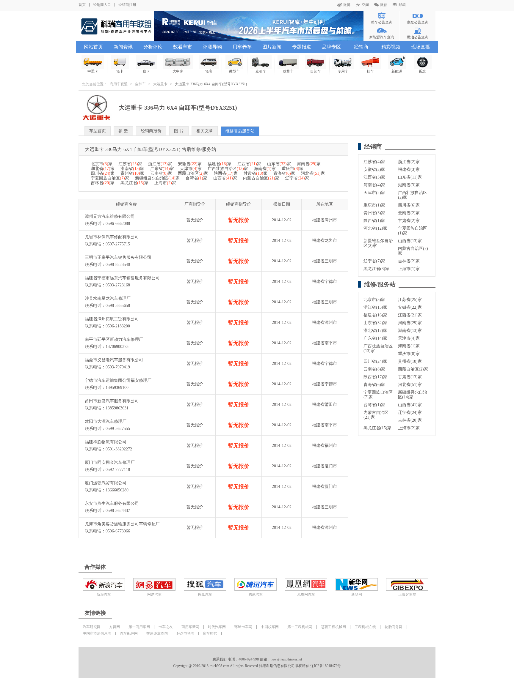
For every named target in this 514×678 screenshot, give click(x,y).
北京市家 (101, 164)
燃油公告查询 (417, 37)
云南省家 (161, 173)
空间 (365, 5)
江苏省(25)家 (410, 299)
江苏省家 (130, 164)
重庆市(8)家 (409, 353)
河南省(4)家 (374, 185)
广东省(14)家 (375, 338)
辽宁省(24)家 (410, 412)
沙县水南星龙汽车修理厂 (108, 298)
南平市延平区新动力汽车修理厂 (114, 339)
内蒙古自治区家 (261, 178)
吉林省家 (103, 183)
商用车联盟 (119, 84)
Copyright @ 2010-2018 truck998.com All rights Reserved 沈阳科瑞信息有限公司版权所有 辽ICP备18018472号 (257, 666)
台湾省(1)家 (374, 405)
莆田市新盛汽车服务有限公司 (112, 401)
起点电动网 (185, 633)
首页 (82, 5)
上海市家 (165, 183)
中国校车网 (270, 627)
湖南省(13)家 (410, 330)
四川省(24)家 (375, 361)
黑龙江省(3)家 (376, 269)
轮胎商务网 (393, 627)
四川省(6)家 (409, 205)
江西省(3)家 (374, 177)
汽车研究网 (92, 627)
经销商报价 (151, 131)
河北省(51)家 (410, 384)
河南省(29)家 (410, 323)
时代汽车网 (217, 627)
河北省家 (313, 173)
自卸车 (140, 84)
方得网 (114, 627)
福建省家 (219, 164)
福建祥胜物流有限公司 (105, 442)
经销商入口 (102, 5)
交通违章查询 (157, 633)
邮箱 (402, 5)
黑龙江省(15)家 (377, 428)
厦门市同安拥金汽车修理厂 (110, 462)
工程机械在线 (365, 627)
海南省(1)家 (409, 346)
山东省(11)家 (410, 177)
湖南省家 (132, 168)
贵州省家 (132, 173)
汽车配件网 (129, 633)
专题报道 (301, 46)
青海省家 (284, 173)
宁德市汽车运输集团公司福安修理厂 (118, 380)
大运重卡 (160, 84)
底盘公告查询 (417, 22)
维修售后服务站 (240, 131)
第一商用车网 (139, 627)
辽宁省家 (297, 178)
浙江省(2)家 (409, 162)
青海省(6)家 (374, 384)
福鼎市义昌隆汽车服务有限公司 (114, 360)
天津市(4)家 (409, 338)
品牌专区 (331, 46)
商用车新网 (190, 627)
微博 (346, 5)
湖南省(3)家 (409, 185)
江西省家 (249, 164)
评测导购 (212, 46)
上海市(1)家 (409, 269)
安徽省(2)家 (374, 169)
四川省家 (103, 173)
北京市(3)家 (374, 299)
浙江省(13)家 (375, 307)
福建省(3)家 (409, 169)
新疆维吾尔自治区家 (157, 178)
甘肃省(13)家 (410, 377)
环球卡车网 (243, 627)
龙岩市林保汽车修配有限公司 (112, 237)
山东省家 (279, 164)
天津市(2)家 (374, 192)
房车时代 (210, 633)
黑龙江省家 (134, 183)
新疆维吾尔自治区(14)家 (412, 394)
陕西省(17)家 (375, 377)
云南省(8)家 (374, 369)
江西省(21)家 (410, 315)
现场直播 (420, 46)
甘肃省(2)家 (409, 220)
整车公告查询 (381, 22)
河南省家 (309, 164)
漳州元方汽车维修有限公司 (110, 216)
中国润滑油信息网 (97, 633)
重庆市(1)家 (374, 205)
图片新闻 (271, 46)
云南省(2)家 (409, 213)
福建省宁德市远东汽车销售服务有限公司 (122, 278)
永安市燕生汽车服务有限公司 (112, 503)
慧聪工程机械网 (333, 627)
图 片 (179, 131)
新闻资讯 (123, 46)
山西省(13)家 (410, 241)
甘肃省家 (255, 173)
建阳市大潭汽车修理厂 (105, 421)
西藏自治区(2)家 (413, 369)
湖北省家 (103, 168)
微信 (383, 5)
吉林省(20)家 (410, 420)
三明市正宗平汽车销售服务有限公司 (118, 257)
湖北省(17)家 (375, 330)
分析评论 (152, 46)
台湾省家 (196, 178)
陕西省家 (226, 173)
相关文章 (204, 131)
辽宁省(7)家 (374, 261)
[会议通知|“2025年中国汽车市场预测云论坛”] (258, 26)
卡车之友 (166, 627)
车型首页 (97, 131)
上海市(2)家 (409, 428)
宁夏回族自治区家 (110, 178)
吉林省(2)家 (409, 261)
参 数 (123, 131)
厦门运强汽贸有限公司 (105, 483)
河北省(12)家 (375, 228)
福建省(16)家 (375, 315)
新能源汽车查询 (381, 37)
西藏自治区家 (193, 173)
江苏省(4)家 (374, 162)
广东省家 (162, 168)
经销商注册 (127, 5)
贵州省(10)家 (410, 361)
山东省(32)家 (375, 323)
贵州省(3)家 (374, 213)
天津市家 (191, 168)
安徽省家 (190, 164)
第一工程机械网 (299, 627)
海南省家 (265, 168)
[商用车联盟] (116, 26)
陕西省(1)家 (374, 220)
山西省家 (225, 178)
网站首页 (93, 46)
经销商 (361, 46)
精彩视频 (390, 46)
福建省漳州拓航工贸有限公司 (112, 319)
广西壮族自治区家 (228, 168)
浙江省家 (160, 164)
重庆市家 (292, 168)
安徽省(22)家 (410, 307)
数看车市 (182, 46)
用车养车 (242, 46)
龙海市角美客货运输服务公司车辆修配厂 (122, 524)
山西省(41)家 (410, 405)
